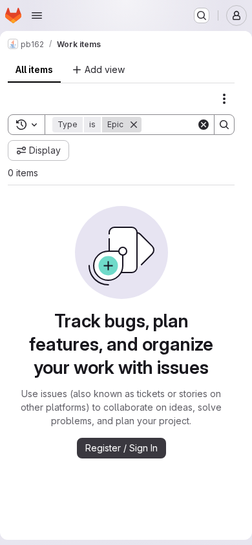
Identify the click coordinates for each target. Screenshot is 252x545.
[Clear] (203, 124)
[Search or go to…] (201, 15)
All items (34, 69)
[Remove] (134, 124)
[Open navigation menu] (36, 15)
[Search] (224, 124)
